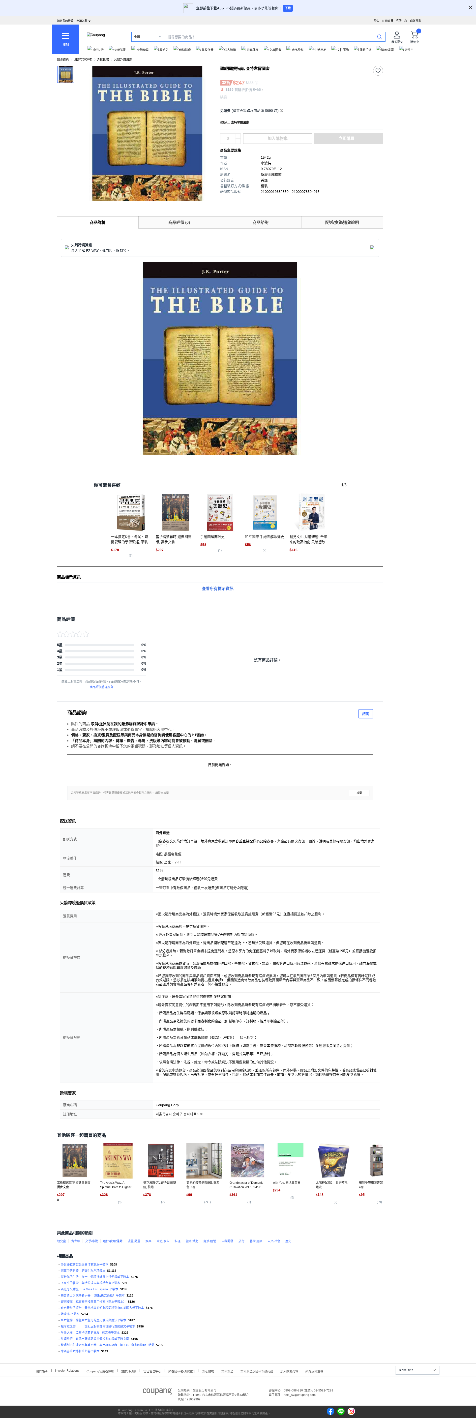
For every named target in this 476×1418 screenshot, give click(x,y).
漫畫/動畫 (134, 1241)
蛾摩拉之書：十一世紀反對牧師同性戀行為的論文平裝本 (98, 1326)
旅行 (241, 1241)
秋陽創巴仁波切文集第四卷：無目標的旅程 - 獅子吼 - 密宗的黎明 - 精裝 (107, 1345)
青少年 (75, 1241)
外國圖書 (103, 59)
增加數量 (238, 141)
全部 (137, 37)
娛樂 (148, 1241)
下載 (288, 8)
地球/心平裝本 (70, 1314)
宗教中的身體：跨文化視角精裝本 (83, 1270)
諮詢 (365, 714)
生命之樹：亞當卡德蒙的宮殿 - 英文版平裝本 (90, 1332)
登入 (376, 20)
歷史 (288, 1241)
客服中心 (401, 20)
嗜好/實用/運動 (112, 1241)
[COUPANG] (157, 1392)
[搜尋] (379, 36)
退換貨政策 (128, 1371)
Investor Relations (67, 1370)
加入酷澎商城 (289, 1371)
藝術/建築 (256, 1241)
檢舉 (359, 793)
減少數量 (238, 136)
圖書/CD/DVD (83, 59)
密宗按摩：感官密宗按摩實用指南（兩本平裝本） (93, 1301)
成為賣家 (415, 20)
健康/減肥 (192, 1241)
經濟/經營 (210, 1241)
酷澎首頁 (63, 59)
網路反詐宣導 (314, 1371)
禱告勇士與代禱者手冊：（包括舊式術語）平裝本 (93, 1295)
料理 (177, 1241)
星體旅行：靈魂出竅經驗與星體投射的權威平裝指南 (95, 1339)
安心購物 (208, 1371)
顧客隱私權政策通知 (181, 1371)
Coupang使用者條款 (100, 1371)
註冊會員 (387, 20)
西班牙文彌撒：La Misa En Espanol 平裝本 (89, 1289)
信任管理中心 (152, 1371)
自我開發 (227, 1241)
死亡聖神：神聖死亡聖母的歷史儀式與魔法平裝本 (93, 1320)
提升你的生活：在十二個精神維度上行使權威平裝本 (95, 1277)
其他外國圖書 (123, 59)
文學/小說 (91, 1241)
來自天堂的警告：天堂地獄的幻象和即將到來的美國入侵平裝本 (102, 1308)
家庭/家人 (163, 1241)
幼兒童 (61, 1241)
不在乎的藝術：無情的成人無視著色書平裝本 (90, 1283)
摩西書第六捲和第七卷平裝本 (80, 1351)
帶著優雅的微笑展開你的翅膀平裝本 (84, 1264)
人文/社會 (274, 1241)
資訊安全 (227, 1371)
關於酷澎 (42, 1371)
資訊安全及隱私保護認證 (256, 1371)
